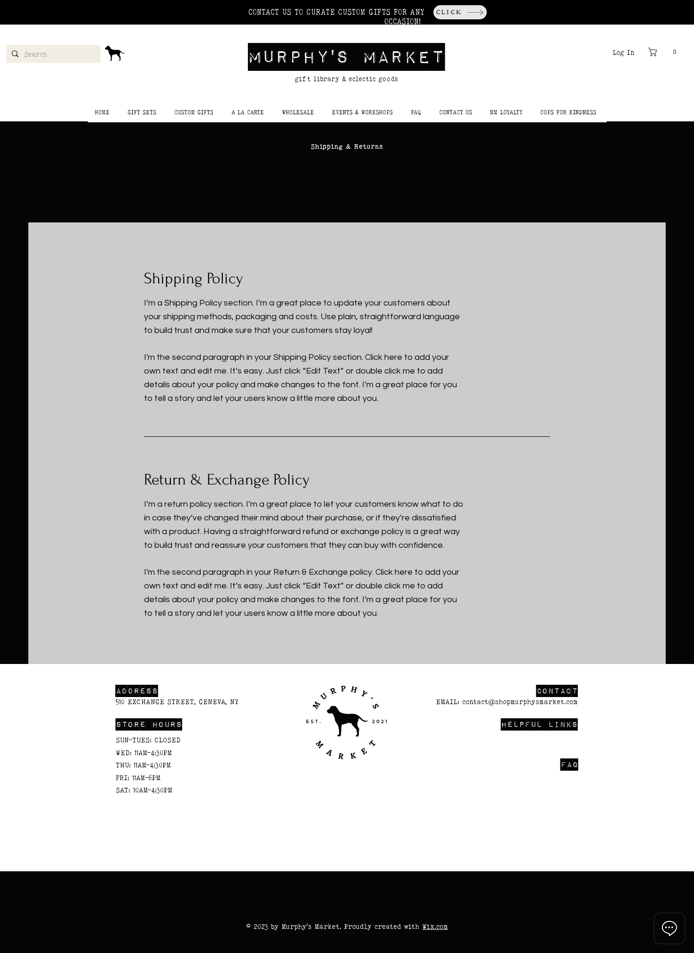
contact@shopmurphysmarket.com (520, 702)
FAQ (569, 764)
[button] (664, 52)
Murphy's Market (346, 55)
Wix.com (435, 926)
